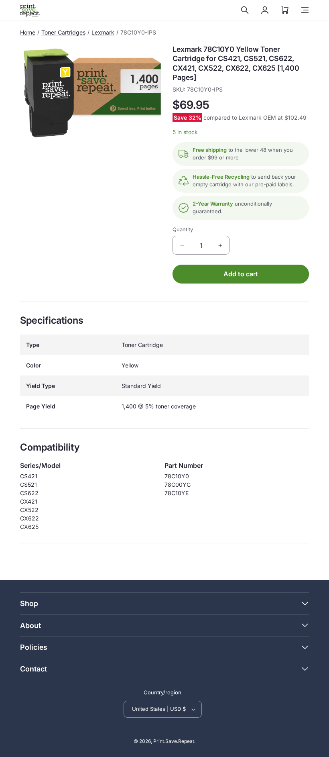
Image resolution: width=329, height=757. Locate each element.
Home (27, 32)
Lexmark (102, 32)
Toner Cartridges (63, 32)
